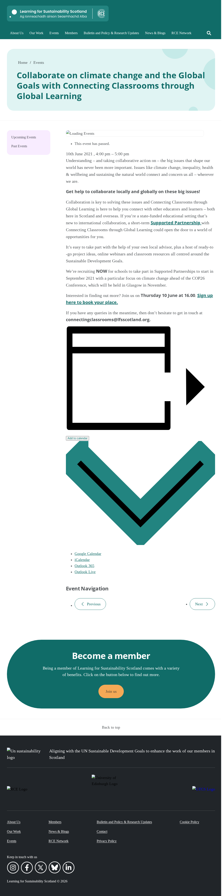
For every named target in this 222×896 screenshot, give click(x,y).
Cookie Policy (189, 822)
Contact (102, 831)
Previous (94, 604)
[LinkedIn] (68, 868)
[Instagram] (13, 868)
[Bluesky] (55, 868)
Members (71, 33)
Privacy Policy (107, 841)
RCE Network (181, 33)
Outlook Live (85, 572)
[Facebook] (27, 868)
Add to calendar (77, 438)
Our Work (36, 33)
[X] (41, 868)
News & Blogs (155, 33)
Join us (111, 691)
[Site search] (209, 33)
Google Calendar (88, 553)
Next (199, 604)
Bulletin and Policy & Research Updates (111, 33)
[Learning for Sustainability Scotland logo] (58, 13)
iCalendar (82, 560)
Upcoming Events (23, 137)
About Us (16, 33)
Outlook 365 (84, 566)
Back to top (111, 727)
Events (54, 33)
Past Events (19, 146)
